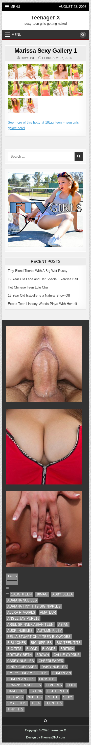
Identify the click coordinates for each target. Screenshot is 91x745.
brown (42, 655)
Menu (15, 7)
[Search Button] (83, 35)
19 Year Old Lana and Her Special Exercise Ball (43, 279)
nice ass (15, 697)
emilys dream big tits (27, 673)
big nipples (41, 643)
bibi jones (16, 643)
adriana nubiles (22, 600)
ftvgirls (54, 685)
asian (63, 624)
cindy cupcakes (22, 667)
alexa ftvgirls (21, 612)
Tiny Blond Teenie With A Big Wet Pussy (37, 271)
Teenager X (45, 17)
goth (71, 685)
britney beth (19, 655)
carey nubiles (20, 661)
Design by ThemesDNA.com (45, 737)
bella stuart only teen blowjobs (39, 637)
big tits (14, 649)
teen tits (53, 703)
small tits (17, 703)
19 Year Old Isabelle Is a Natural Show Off (39, 295)
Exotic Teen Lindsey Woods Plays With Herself (42, 304)
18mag (42, 594)
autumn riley (49, 631)
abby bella (62, 594)
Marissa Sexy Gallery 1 (45, 50)
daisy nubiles (54, 667)
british (67, 649)
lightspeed (57, 691)
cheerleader (51, 661)
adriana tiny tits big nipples (34, 606)
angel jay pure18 (23, 618)
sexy (67, 697)
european (61, 673)
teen (35, 703)
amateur (48, 612)
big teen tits (69, 643)
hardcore (16, 691)
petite (52, 697)
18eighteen (21, 594)
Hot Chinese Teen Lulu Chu (28, 287)
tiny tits (15, 709)
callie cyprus (67, 655)
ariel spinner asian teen (30, 624)
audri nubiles (20, 631)
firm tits (47, 679)
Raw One (28, 58)
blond (31, 649)
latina (36, 691)
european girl (20, 679)
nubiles (35, 697)
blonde (49, 649)
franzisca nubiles (24, 685)
